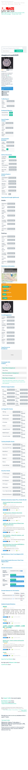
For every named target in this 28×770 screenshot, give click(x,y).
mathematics (15, 380)
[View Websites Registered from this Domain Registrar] (21, 570)
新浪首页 (5, 606)
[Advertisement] (14, 31)
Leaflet (4, 281)
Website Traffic (13, 662)
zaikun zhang (4, 380)
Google (4, 652)
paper (3, 383)
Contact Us (16, 4)
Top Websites (21, 709)
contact (21, 381)
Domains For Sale (17, 2)
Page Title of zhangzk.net (8, 368)
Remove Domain (10, 4)
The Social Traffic (5, 720)
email (24, 381)
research (17, 381)
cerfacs (19, 380)
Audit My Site (4, 664)
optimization (10, 380)
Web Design (23, 2)
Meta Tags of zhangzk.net (8, 378)
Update (4, 93)
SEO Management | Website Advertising (12, 512)
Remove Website (8, 709)
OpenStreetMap (10, 281)
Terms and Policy (15, 709)
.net (8, 75)
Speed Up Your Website (7, 659)
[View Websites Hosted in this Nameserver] (13, 595)
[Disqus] (14, 751)
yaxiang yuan (13, 381)
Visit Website (5, 91)
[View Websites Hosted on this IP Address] (10, 286)
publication (7, 383)
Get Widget (5, 95)
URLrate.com (24, 711)
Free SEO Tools (4, 4)
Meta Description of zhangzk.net (10, 373)
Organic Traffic (7, 698)
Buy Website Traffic (6, 700)
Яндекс (5, 619)
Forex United (4, 702)
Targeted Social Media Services (8, 703)
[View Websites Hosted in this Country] (7, 290)
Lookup (19, 51)
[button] (12, 275)
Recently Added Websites (24, 710)
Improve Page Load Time (9, 2)
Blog (19, 4)
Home (3, 2)
